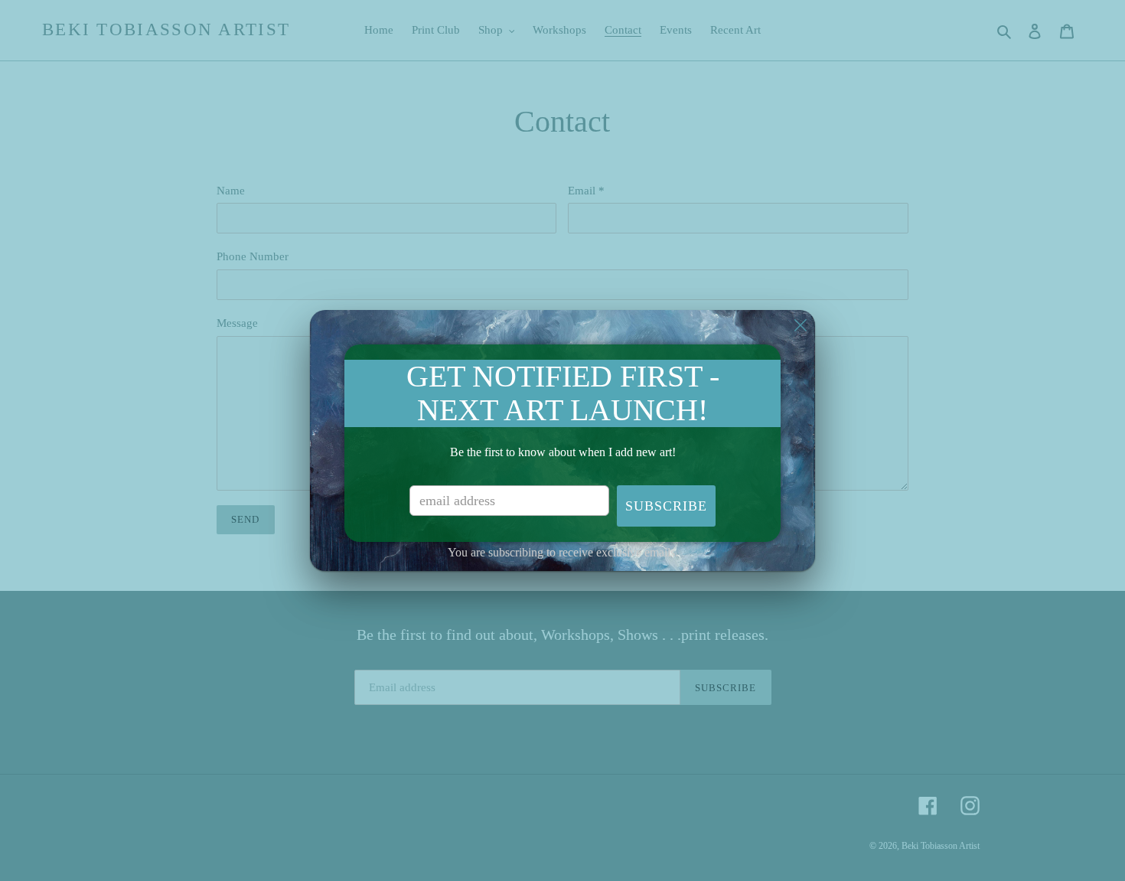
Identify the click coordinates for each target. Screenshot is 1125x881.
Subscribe (666, 506)
